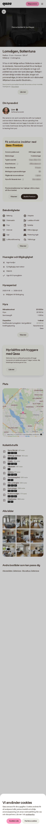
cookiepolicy (30, 814)
